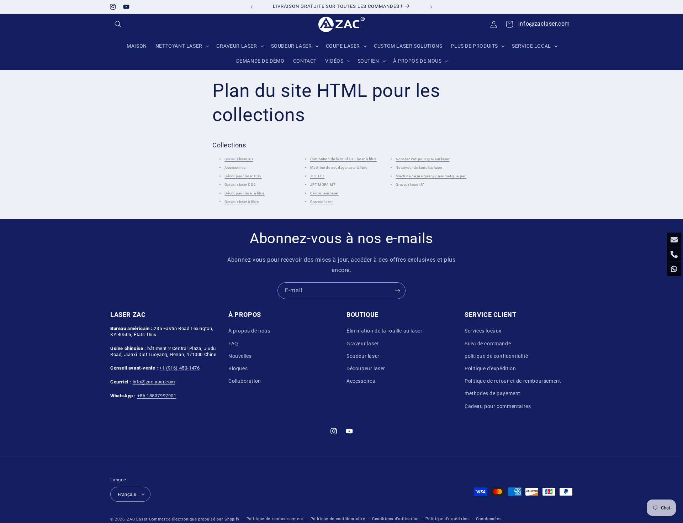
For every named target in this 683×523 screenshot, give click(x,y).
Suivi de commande (488, 343)
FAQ (233, 343)
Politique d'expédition (490, 368)
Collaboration (244, 381)
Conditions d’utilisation (395, 519)
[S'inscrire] (397, 290)
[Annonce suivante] (431, 7)
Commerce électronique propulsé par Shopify (194, 519)
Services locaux (483, 331)
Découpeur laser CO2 (242, 176)
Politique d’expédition (446, 519)
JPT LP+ (317, 176)
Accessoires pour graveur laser (422, 159)
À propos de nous (249, 331)
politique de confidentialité (496, 356)
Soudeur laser (363, 356)
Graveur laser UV (410, 185)
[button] (118, 24)
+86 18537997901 (156, 395)
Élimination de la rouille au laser (384, 331)
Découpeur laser (324, 193)
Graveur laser (321, 202)
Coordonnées (489, 519)
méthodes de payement (492, 393)
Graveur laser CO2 (240, 185)
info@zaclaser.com (544, 23)
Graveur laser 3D (238, 159)
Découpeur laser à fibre (244, 193)
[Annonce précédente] (251, 7)
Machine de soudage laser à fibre (338, 168)
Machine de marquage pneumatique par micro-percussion (446, 176)
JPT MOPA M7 (323, 185)
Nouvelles (240, 356)
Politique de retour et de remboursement (513, 381)
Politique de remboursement (275, 519)
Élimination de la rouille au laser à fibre (343, 159)
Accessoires (235, 168)
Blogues (238, 368)
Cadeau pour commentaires (498, 406)
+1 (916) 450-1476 (179, 368)
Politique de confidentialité (338, 519)
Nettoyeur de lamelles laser (419, 168)
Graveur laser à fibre (241, 202)
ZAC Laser (137, 519)
